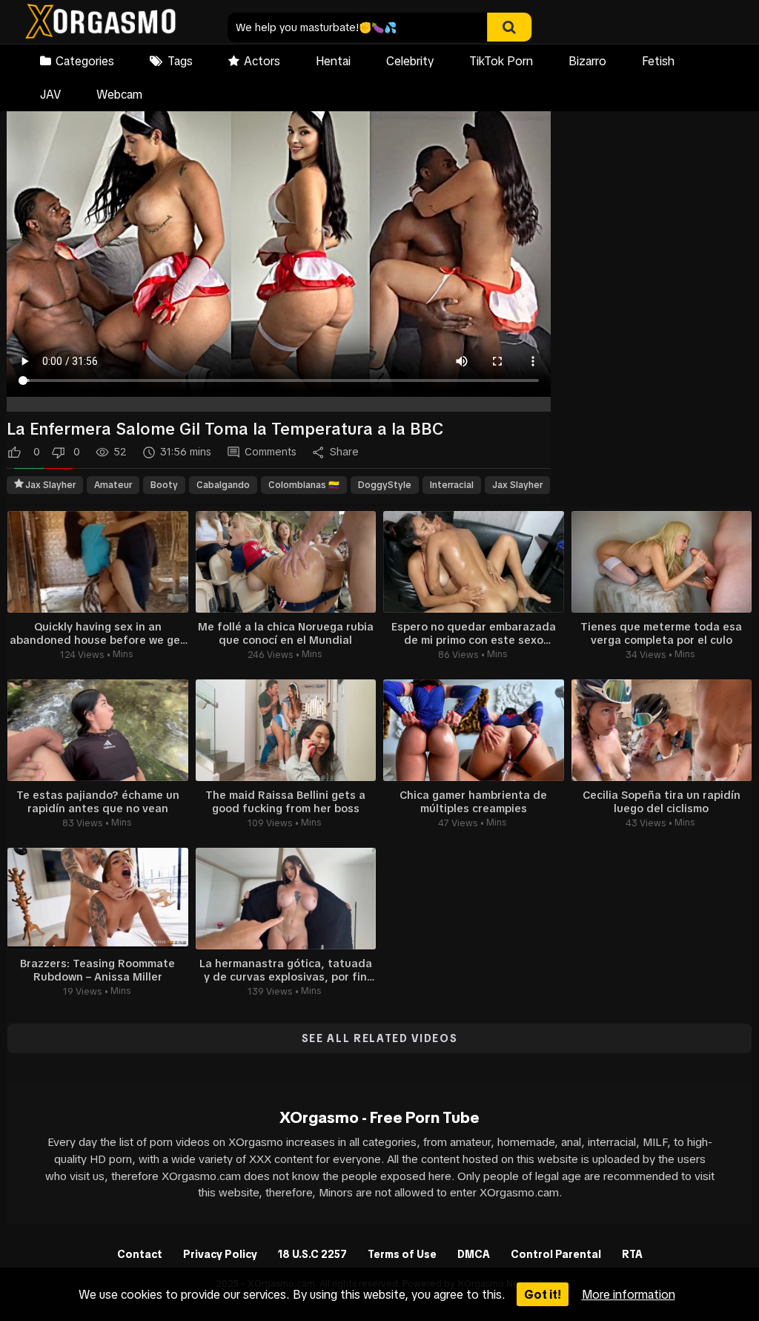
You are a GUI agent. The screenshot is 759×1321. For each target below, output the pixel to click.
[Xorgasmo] (100, 23)
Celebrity (410, 60)
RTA (632, 1254)
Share (344, 452)
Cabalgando (223, 485)
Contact (139, 1254)
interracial (452, 485)
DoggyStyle (384, 485)
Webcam (119, 94)
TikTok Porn (501, 60)
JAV (50, 94)
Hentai (333, 60)
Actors (262, 60)
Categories (85, 60)
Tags (180, 60)
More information (628, 1294)
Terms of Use (402, 1254)
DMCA (473, 1254)
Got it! (542, 1294)
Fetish (658, 60)
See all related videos (380, 1038)
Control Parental (556, 1254)
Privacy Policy (220, 1254)
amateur (113, 485)
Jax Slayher (50, 485)
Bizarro (587, 60)
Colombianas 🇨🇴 (303, 485)
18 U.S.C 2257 (312, 1254)
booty (164, 485)
